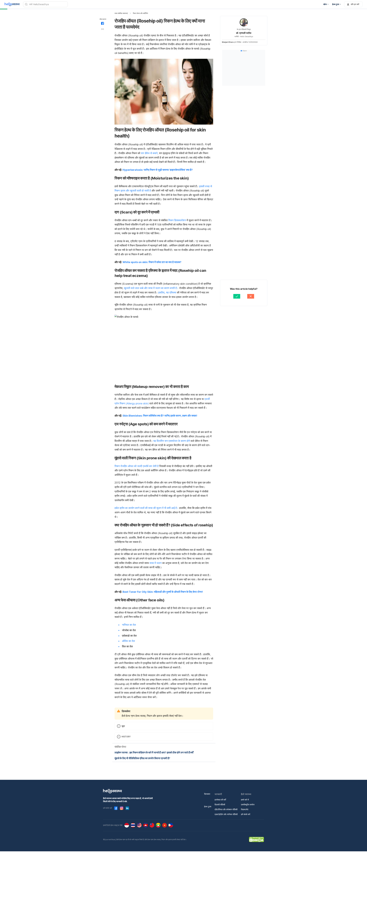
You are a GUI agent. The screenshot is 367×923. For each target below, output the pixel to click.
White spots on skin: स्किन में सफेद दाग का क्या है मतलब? (152, 262)
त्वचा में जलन (156, 562)
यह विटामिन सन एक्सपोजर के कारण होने (171, 440)
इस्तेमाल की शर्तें (220, 799)
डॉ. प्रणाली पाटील (243, 33)
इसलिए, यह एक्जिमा (167, 292)
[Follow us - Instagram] (121, 808)
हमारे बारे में (245, 799)
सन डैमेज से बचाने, (149, 153)
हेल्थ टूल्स (207, 806)
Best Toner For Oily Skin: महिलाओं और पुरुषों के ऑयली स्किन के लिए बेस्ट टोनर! (163, 591)
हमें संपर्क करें (245, 814)
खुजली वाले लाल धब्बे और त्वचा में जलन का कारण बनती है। (151, 288)
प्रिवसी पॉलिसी (220, 804)
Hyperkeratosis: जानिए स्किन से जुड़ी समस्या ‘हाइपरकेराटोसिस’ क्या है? (158, 169)
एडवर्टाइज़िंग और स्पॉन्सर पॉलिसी (226, 814)
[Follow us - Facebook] (116, 808)
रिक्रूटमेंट (244, 809)
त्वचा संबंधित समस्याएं (121, 13)
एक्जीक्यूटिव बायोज (247, 804)
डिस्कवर (207, 794)
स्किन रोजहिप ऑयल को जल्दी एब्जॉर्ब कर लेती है (137, 466)
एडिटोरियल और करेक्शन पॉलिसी (226, 809)
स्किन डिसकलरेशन (177, 220)
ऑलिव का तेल (128, 640)
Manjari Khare (228, 42)
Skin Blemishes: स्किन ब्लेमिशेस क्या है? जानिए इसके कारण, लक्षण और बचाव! (160, 415)
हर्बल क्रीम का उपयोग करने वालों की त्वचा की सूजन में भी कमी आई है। (146, 507)
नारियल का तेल (129, 624)
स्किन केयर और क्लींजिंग (140, 13)
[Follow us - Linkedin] (127, 808)
